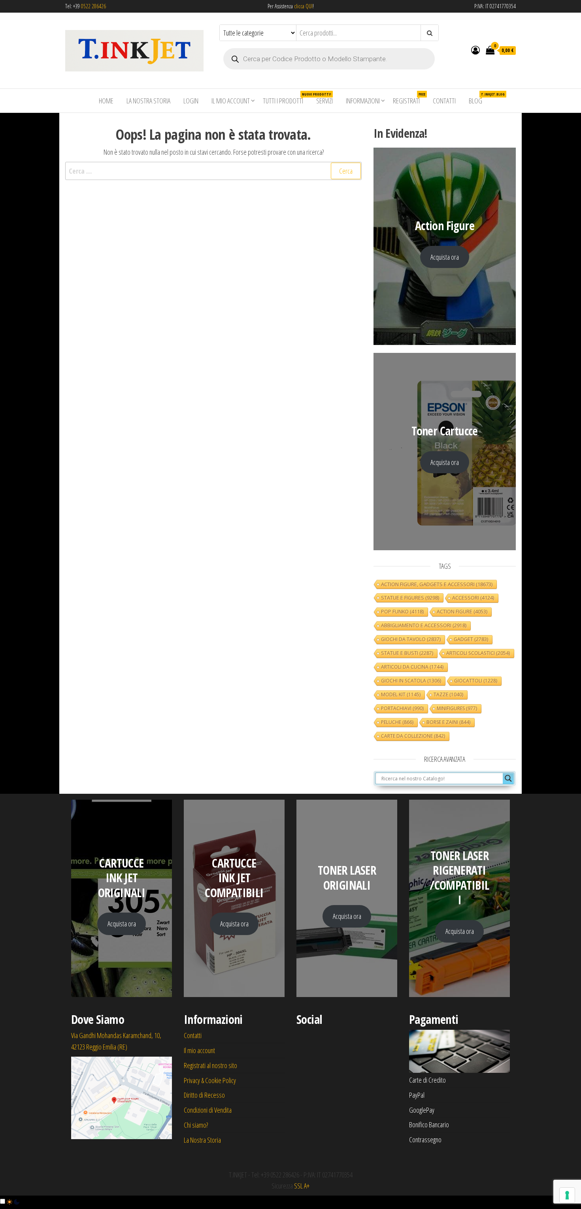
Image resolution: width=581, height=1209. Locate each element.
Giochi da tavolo (411, 639)
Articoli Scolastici (478, 653)
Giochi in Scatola (411, 680)
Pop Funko (402, 611)
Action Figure (462, 611)
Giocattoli (475, 680)
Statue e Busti (407, 653)
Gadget (471, 639)
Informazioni (363, 100)
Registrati (409, 98)
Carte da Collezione (413, 736)
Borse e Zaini (448, 722)
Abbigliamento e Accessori (423, 625)
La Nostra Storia (148, 100)
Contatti (444, 100)
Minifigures (457, 708)
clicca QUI (303, 6)
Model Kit (401, 694)
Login (190, 100)
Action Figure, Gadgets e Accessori (436, 584)
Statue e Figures (410, 597)
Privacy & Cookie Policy (210, 1080)
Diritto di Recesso (204, 1095)
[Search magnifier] (508, 778)
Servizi (324, 100)
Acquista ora (444, 257)
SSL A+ (301, 1185)
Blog (478, 98)
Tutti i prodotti (286, 98)
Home (106, 100)
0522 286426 (93, 6)
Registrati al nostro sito (210, 1065)
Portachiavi (402, 708)
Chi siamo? (196, 1125)
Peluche (397, 722)
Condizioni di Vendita (208, 1110)
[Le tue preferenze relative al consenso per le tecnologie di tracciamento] (567, 1195)
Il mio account (230, 100)
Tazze (448, 694)
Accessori (473, 597)
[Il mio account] (475, 50)
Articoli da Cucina (412, 667)
